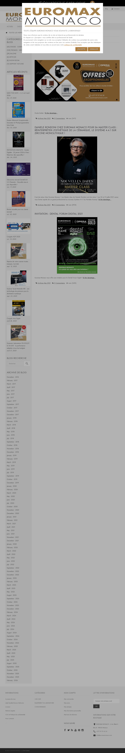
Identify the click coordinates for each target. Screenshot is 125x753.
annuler (94, 49)
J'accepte (81, 49)
